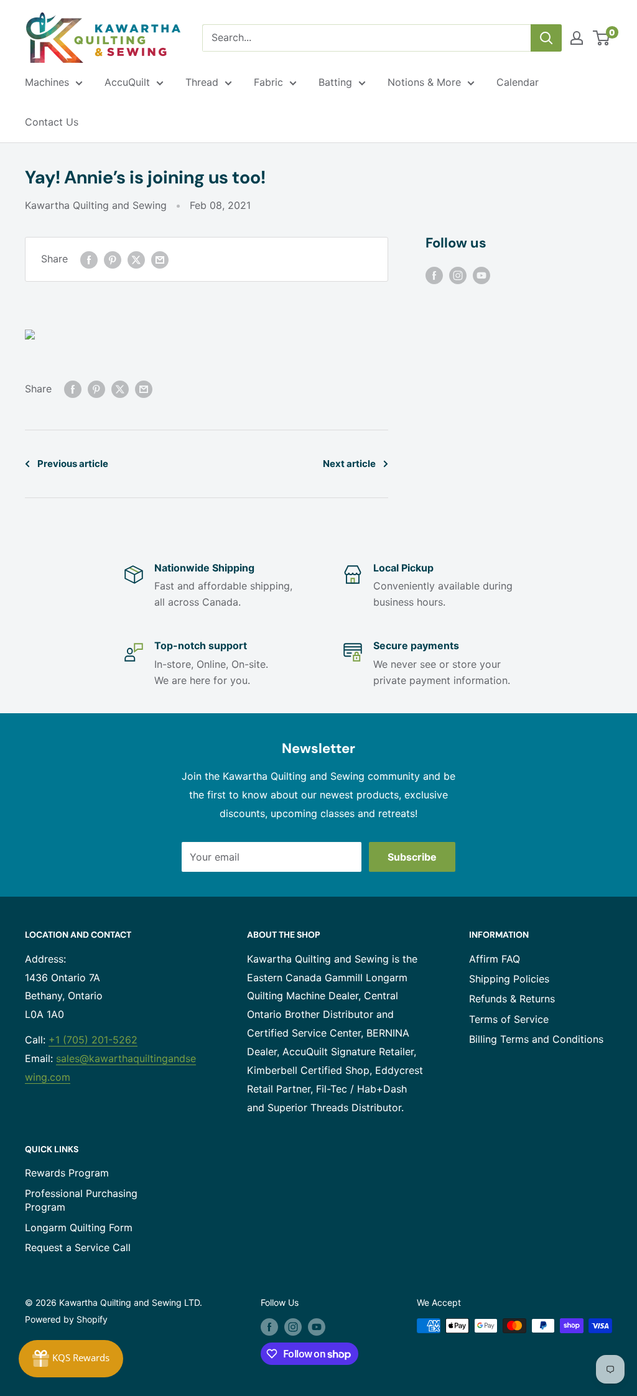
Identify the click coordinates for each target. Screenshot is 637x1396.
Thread (201, 82)
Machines (47, 82)
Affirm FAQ (494, 959)
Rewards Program (67, 1173)
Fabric (268, 82)
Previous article (72, 463)
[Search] (546, 38)
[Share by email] (160, 259)
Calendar (517, 82)
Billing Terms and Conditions (536, 1039)
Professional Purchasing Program (81, 1200)
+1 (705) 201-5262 (93, 1039)
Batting (335, 82)
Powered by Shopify (66, 1319)
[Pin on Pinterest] (112, 259)
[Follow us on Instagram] (458, 275)
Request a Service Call (78, 1247)
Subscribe (412, 857)
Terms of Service (509, 1019)
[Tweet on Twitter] (136, 259)
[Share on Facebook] (89, 259)
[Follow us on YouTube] (481, 275)
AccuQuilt (127, 82)
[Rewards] (71, 1358)
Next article (349, 463)
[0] (602, 37)
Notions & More (424, 82)
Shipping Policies (509, 979)
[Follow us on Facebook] (434, 275)
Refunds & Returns (512, 998)
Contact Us (51, 122)
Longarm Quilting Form (79, 1227)
